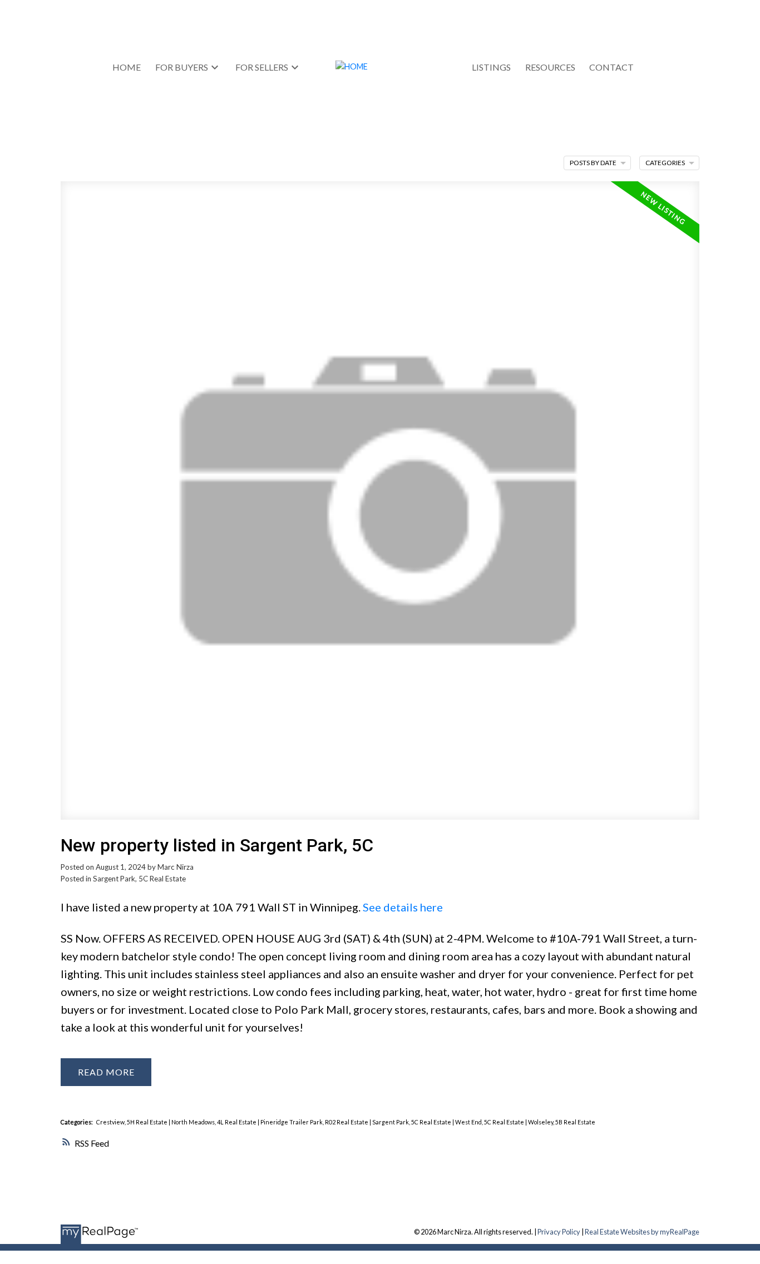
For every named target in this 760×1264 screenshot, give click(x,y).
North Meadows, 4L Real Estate (214, 1122)
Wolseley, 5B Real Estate (561, 1122)
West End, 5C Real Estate (490, 1122)
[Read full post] (380, 506)
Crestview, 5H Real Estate (132, 1122)
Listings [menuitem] (491, 67)
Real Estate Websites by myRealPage (642, 1231)
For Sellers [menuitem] (261, 67)
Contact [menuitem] (611, 67)
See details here (403, 907)
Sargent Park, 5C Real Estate (139, 878)
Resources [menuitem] (550, 67)
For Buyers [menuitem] (181, 67)
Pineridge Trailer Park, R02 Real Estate (314, 1122)
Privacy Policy (558, 1231)
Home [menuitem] (126, 67)
